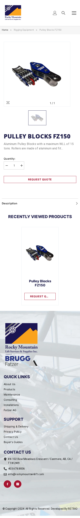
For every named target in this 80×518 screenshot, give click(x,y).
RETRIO (72, 508)
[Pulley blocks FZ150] (40, 253)
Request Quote (40, 179)
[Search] (63, 13)
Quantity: (9, 158)
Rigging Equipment (24, 29)
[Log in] (55, 13)
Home (5, 29)
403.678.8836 (16, 468)
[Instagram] (17, 484)
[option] (37, 74)
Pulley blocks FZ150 (50, 29)
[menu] (74, 13)
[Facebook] (7, 484)
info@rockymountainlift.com (26, 474)
